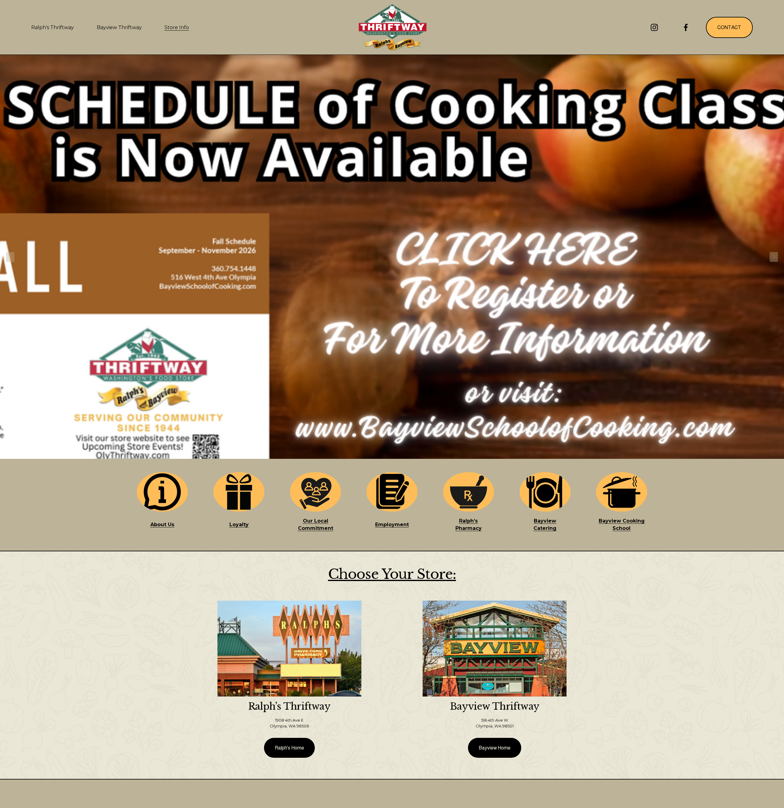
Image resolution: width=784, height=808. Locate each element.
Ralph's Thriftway (52, 27)
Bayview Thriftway (119, 27)
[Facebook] (685, 27)
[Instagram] (654, 27)
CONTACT (729, 27)
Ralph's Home (289, 747)
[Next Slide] (774, 257)
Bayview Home (495, 747)
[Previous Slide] (10, 257)
